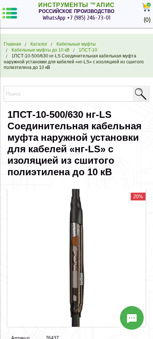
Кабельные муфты (76, 43)
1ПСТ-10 (88, 49)
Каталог (38, 43)
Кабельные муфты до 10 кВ (40, 49)
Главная (12, 43)
